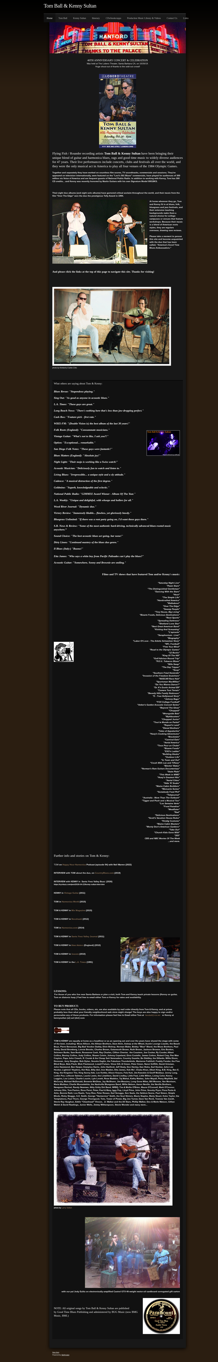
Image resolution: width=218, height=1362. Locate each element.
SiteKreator (65, 1355)
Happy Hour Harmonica (74, 864)
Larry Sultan (67, 1208)
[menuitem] (49, 17)
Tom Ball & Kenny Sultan (70, 6)
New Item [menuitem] (55, 1352)
